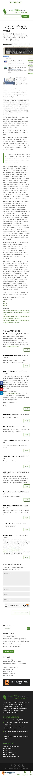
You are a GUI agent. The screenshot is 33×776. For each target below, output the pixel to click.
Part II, (5, 303)
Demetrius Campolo (10, 506)
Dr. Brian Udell (9, 34)
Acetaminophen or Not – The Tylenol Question (16, 641)
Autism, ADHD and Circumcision (12, 646)
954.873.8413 (17, 2)
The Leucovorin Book (9, 636)
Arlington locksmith (10, 472)
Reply (26, 350)
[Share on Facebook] (1, 383)
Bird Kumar (7, 334)
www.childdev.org (8, 660)
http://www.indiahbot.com (10, 552)
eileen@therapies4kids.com (10, 393)
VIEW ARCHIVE (9, 651)
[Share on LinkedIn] (1, 393)
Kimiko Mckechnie (9, 356)
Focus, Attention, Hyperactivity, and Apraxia (15, 638)
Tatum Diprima (8, 456)
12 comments (15, 40)
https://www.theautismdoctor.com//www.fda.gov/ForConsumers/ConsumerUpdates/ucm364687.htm (16, 312)
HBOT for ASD (16, 38)
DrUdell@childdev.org (13, 756)
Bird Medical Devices (10, 535)
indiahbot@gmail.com (13, 346)
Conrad (5, 426)
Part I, (5, 301)
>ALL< (24, 34)
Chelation (9, 38)
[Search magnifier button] (28, 628)
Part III (5, 305)
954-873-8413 (11, 673)
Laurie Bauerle (8, 492)
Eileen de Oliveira (9, 371)
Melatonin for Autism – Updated (12, 644)
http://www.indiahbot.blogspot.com (13, 550)
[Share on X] (1, 386)
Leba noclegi (7, 415)
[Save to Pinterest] (1, 389)
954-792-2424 (9, 675)
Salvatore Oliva (8, 440)
